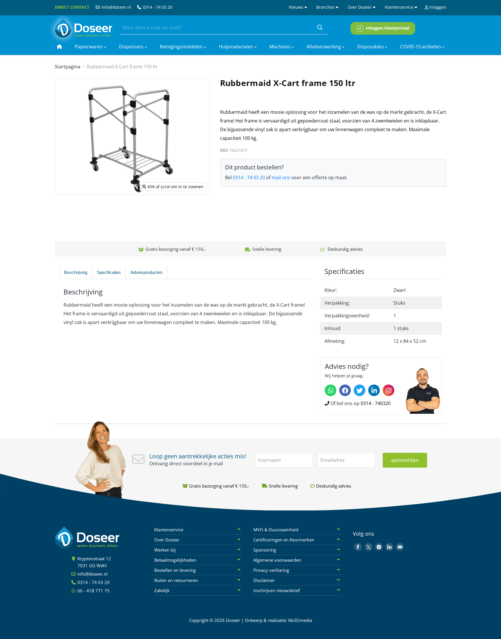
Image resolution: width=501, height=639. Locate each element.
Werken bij (165, 550)
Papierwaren (89, 46)
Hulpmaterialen (236, 46)
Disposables (371, 46)
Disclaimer (264, 580)
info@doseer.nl (115, 7)
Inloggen (437, 7)
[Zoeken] (320, 27)
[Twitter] (359, 390)
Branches (326, 7)
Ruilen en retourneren (176, 580)
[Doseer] (98, 537)
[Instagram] (388, 390)
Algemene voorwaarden (277, 560)
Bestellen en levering (175, 570)
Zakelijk (162, 590)
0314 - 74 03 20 (157, 7)
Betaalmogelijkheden (175, 560)
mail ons (281, 177)
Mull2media (300, 620)
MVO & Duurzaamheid (275, 529)
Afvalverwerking (324, 46)
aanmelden (405, 460)
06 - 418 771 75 (93, 591)
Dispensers (132, 46)
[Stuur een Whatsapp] (330, 390)
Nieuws (296, 7)
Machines (280, 46)
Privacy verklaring (271, 570)
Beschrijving (75, 272)
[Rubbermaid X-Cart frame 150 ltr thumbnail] (64, 211)
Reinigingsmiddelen (182, 46)
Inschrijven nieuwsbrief (276, 590)
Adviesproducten (146, 272)
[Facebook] (345, 390)
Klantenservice (400, 7)
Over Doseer (360, 7)
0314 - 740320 (376, 403)
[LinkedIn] (374, 390)
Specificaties (109, 272)
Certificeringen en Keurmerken (283, 540)
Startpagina (67, 66)
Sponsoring (264, 550)
